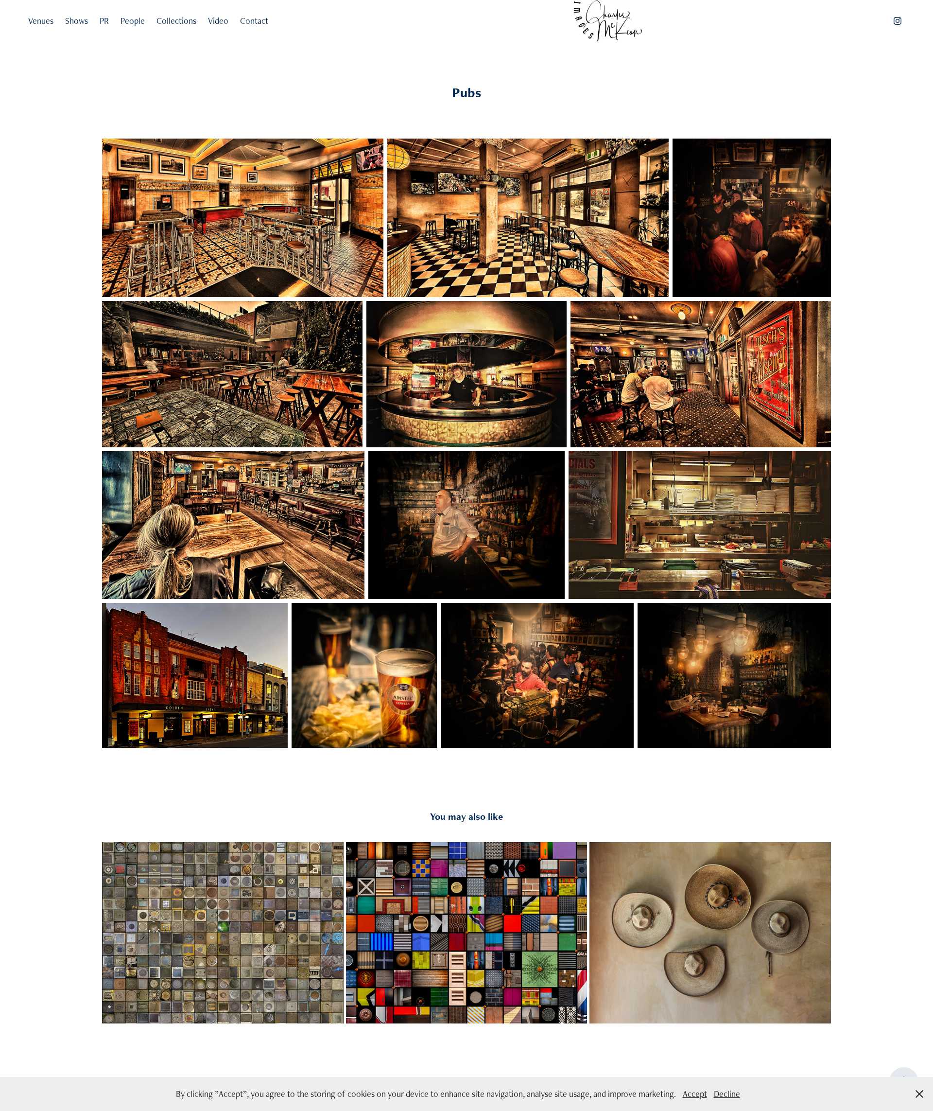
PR (104, 20)
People (133, 20)
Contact (254, 20)
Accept (695, 1093)
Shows (76, 20)
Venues (40, 20)
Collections (176, 20)
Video (218, 20)
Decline (727, 1093)
